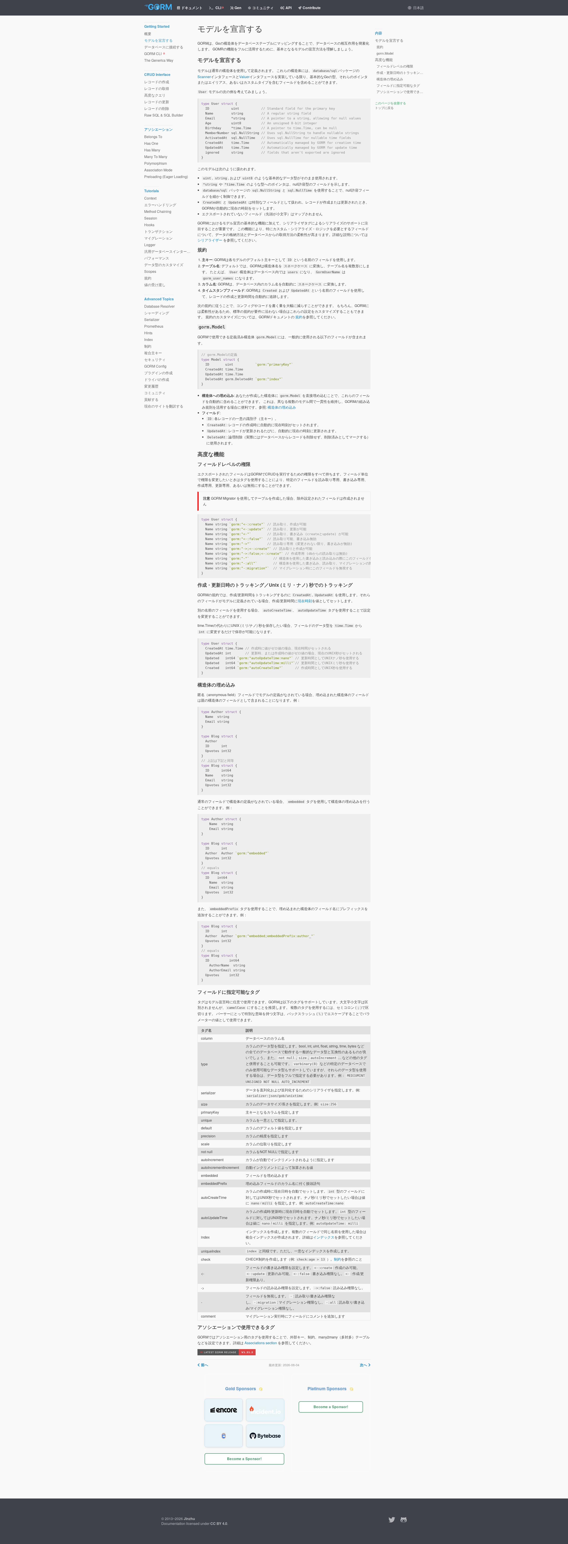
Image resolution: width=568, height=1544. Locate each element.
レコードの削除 (156, 108)
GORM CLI (153, 53)
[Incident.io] (265, 1410)
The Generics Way (158, 60)
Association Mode (158, 169)
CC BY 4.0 (218, 1523)
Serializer (151, 319)
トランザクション (158, 231)
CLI (218, 7)
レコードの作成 (156, 81)
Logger (149, 244)
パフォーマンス (156, 258)
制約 (337, 1259)
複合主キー (153, 352)
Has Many (152, 149)
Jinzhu (189, 1518)
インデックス (323, 1237)
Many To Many (155, 156)
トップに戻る (384, 107)
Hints (148, 332)
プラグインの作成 (158, 372)
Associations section (261, 1342)
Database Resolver (159, 306)
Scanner (204, 76)
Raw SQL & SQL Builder (163, 115)
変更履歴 (151, 386)
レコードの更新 (156, 101)
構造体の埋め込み (282, 407)
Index (148, 339)
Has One (151, 143)
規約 (298, 316)
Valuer (244, 76)
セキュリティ (155, 359)
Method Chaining (157, 211)
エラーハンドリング (160, 204)
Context (150, 198)
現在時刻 (305, 600)
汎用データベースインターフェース (168, 251)
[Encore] (223, 1410)
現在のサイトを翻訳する (163, 406)
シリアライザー (209, 240)
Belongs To (153, 136)
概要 (147, 33)
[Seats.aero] (223, 1436)
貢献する (151, 399)
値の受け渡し (155, 284)
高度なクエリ (155, 95)
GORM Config (155, 366)
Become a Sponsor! (244, 1458)
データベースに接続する (163, 46)
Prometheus (153, 326)
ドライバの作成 (156, 379)
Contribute (312, 7)
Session (150, 218)
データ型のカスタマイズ (163, 264)
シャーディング (156, 312)
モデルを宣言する (158, 40)
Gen (238, 7)
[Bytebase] (265, 1436)
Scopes (150, 271)
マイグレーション (158, 238)
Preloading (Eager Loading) (166, 176)
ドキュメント (192, 7)
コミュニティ (263, 7)
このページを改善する (390, 103)
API (289, 7)
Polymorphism (155, 163)
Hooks (149, 224)
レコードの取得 (156, 88)
